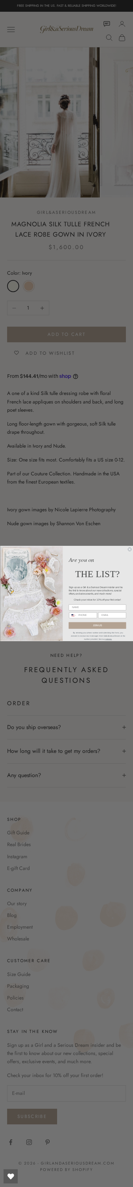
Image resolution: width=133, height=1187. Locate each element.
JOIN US (97, 625)
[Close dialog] (130, 549)
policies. (108, 639)
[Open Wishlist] (11, 1176)
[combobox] (72, 615)
